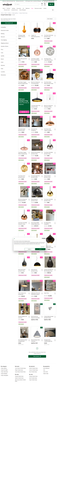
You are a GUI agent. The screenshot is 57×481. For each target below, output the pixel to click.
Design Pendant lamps (23, 13)
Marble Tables (45, 373)
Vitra (44, 370)
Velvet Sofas (45, 371)
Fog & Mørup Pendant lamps (20, 371)
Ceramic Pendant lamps (33, 370)
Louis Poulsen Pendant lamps (20, 368)
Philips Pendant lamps (19, 370)
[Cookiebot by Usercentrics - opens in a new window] (42, 238)
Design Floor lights (4, 370)
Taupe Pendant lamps (33, 379)
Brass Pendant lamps (33, 371)
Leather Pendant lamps (33, 368)
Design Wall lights (4, 373)
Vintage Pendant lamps (19, 376)
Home (2, 13)
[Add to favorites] (29, 36)
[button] (48, 1)
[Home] (7, 4)
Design (9, 13)
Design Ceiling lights (4, 375)
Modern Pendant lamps (19, 378)
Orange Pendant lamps (33, 376)
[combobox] (27, 4)
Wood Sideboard (46, 368)
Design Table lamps (4, 371)
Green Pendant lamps (33, 378)
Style (5, 13)
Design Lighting (15, 13)
